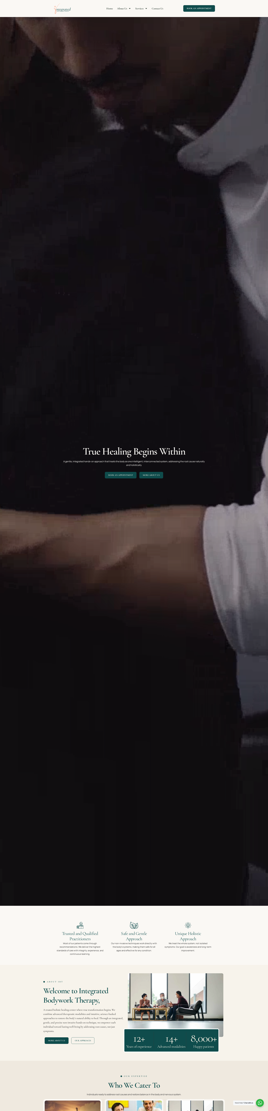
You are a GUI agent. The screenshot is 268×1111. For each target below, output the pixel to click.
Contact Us (157, 8)
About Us (122, 8)
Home (109, 8)
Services (139, 8)
